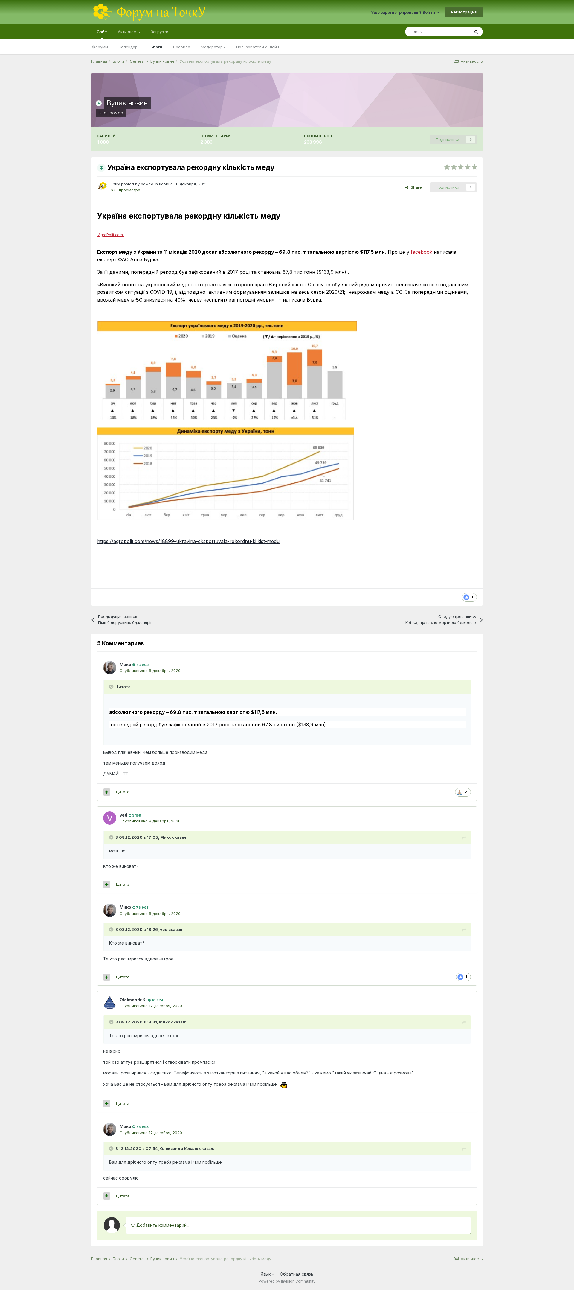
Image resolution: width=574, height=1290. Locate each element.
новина (166, 184)
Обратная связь (296, 1274)
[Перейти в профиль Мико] (109, 667)
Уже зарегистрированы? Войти (404, 12)
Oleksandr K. (133, 999)
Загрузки (159, 31)
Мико (125, 664)
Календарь (129, 46)
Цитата (122, 791)
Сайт (102, 31)
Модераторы (213, 46)
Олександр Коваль (179, 1148)
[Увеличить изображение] (227, 371)
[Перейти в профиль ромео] (102, 186)
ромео (116, 112)
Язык (266, 1274)
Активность (129, 31)
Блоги (156, 46)
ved (123, 814)
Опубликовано (150, 670)
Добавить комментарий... (162, 1225)
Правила (181, 46)
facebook (421, 252)
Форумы (100, 46)
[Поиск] (476, 31)
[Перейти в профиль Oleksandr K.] (109, 1002)
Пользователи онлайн (257, 46)
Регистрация (464, 12)
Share (415, 187)
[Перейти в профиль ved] (109, 818)
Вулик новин (127, 103)
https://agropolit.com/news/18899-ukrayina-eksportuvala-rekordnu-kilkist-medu (188, 541)
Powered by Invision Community (287, 1281)
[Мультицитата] (106, 792)
